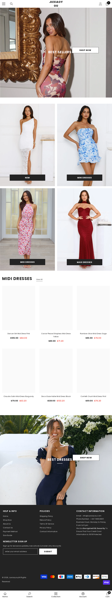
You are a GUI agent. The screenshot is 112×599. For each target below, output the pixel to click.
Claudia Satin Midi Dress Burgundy (19, 396)
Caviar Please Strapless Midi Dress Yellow (56, 335)
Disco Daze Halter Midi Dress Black (56, 396)
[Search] (11, 3)
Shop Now (85, 50)
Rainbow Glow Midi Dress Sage (93, 333)
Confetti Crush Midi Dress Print (93, 396)
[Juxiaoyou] (27, 145)
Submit (48, 551)
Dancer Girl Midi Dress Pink (19, 333)
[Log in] (100, 3)
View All (39, 279)
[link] (29, 594)
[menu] (3, 3)
